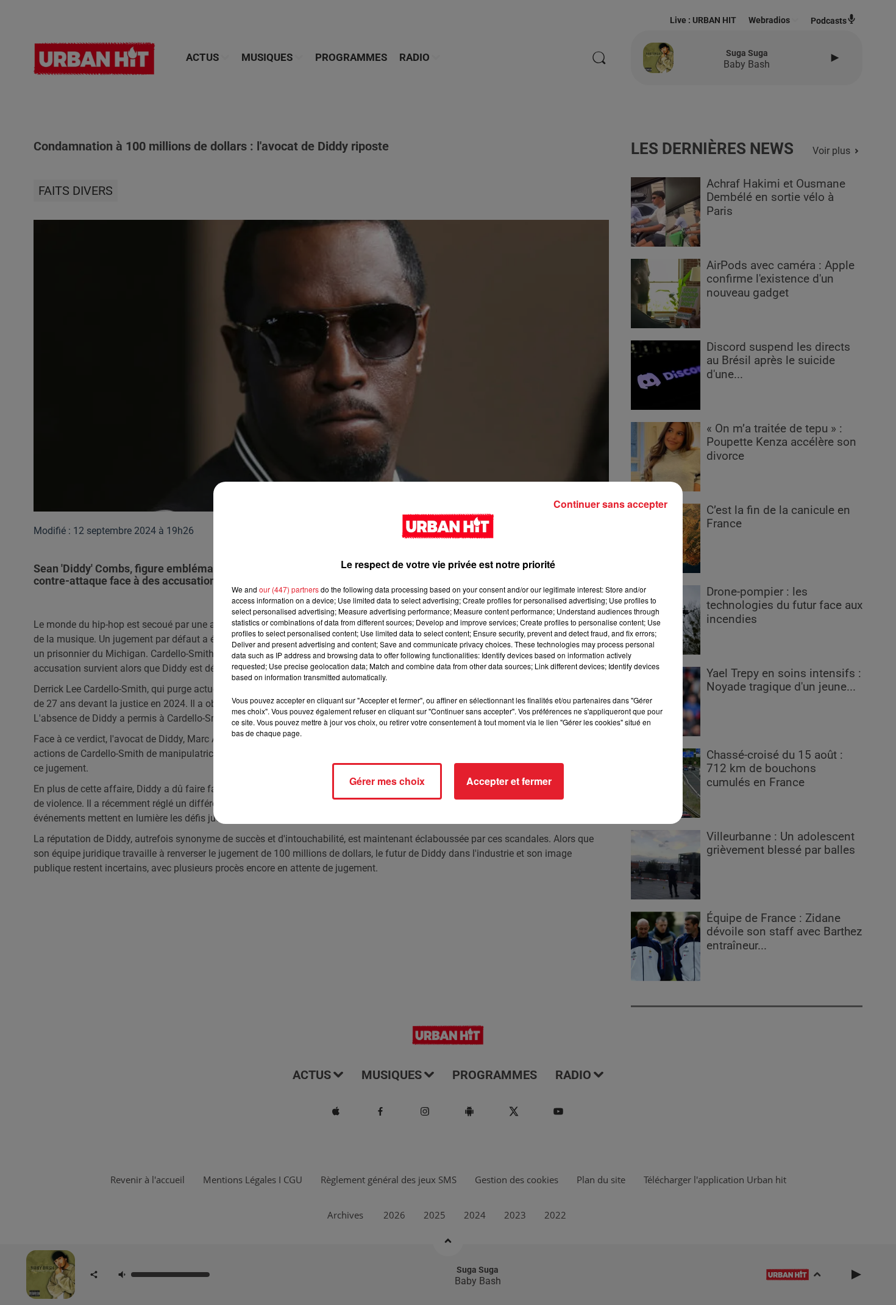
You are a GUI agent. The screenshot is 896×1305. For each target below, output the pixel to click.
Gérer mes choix (387, 781)
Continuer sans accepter (610, 504)
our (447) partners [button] (289, 589)
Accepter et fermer (509, 781)
